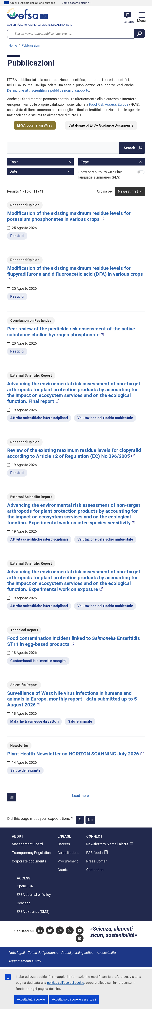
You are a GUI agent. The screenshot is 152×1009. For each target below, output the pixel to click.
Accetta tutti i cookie (31, 999)
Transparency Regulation (31, 853)
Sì (79, 820)
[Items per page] (11, 797)
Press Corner (96, 861)
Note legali (17, 953)
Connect (23, 903)
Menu (141, 21)
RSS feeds (94, 853)
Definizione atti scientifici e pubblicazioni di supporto (48, 90)
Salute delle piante (25, 770)
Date (13, 171)
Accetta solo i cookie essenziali (74, 999)
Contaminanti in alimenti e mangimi (38, 661)
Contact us (95, 870)
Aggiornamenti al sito (25, 961)
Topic (14, 162)
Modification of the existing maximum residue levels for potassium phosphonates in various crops (69, 216)
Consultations (68, 853)
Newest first (128, 191)
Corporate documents (29, 861)
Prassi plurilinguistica (77, 953)
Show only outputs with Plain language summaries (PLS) (100, 174)
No (90, 820)
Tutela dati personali (43, 953)
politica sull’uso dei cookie (65, 982)
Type (85, 162)
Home (13, 45)
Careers (64, 844)
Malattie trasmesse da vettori (34, 721)
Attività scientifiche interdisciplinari (39, 418)
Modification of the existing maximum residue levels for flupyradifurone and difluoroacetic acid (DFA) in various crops (75, 271)
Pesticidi (17, 236)
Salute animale (80, 721)
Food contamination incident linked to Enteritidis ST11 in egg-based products (73, 641)
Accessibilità (106, 953)
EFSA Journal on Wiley (34, 125)
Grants (63, 870)
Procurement (68, 861)
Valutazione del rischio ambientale (105, 418)
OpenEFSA (25, 886)
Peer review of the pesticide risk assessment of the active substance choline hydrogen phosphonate (71, 332)
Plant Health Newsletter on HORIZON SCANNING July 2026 (73, 754)
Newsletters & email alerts (107, 844)
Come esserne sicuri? (75, 2)
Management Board (27, 844)
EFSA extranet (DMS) (33, 912)
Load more (80, 796)
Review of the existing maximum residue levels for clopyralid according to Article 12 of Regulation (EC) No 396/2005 (74, 453)
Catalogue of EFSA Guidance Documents (100, 125)
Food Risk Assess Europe (108, 104)
